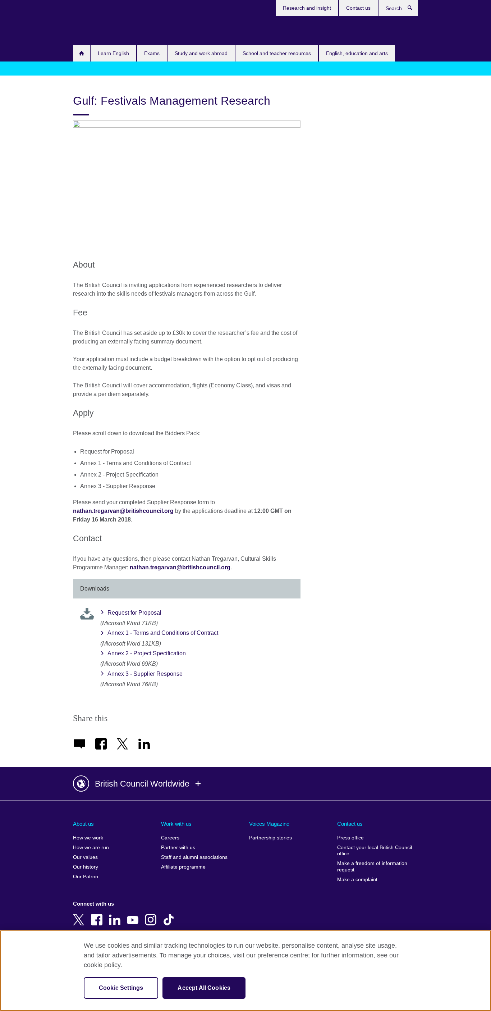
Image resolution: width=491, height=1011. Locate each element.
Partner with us (178, 847)
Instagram (152, 914)
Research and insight (307, 8)
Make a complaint (357, 879)
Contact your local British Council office (374, 851)
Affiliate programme (183, 867)
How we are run (91, 847)
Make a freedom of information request (372, 867)
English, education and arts (357, 53)
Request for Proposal (134, 613)
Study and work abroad (201, 53)
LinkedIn (116, 914)
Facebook (98, 914)
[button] (245, 784)
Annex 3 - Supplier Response (145, 674)
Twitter (80, 914)
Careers (170, 838)
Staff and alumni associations (194, 857)
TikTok (170, 914)
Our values (85, 857)
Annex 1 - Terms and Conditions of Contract (162, 633)
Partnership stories (270, 838)
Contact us (358, 8)
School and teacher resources (277, 53)
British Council (94, 29)
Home (81, 53)
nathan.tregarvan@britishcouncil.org (123, 511)
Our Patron (85, 876)
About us (83, 824)
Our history (85, 867)
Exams (152, 53)
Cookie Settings (121, 988)
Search (413, 9)
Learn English (113, 53)
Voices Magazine (269, 824)
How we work (88, 838)
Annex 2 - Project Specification (146, 653)
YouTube (134, 914)
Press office (350, 838)
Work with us (176, 824)
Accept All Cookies (204, 988)
